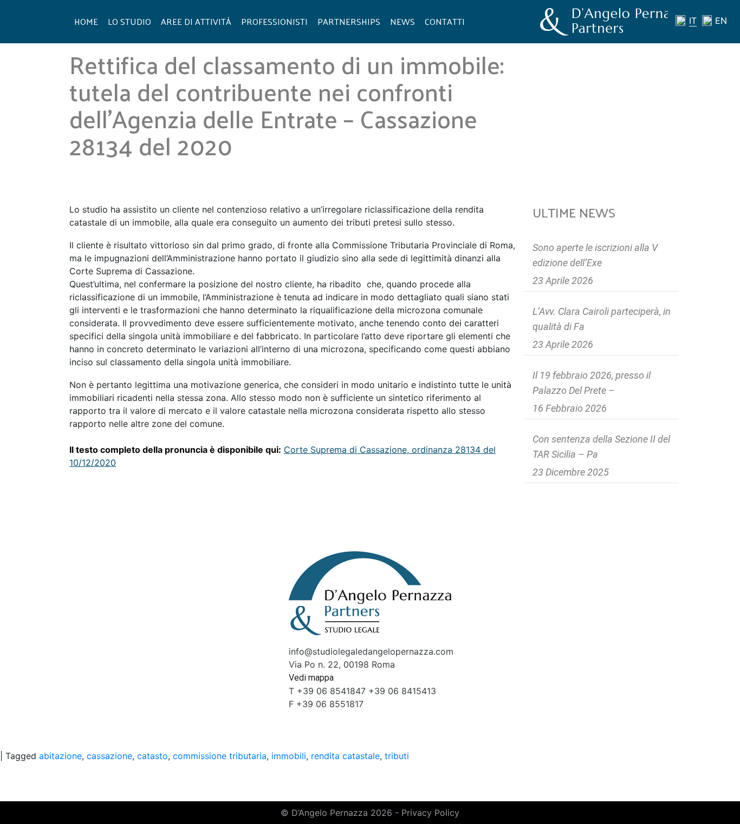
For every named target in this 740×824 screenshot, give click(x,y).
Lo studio (129, 21)
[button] (292, 449)
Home (86, 21)
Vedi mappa (311, 678)
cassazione (109, 755)
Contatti (445, 21)
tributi (397, 755)
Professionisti (274, 21)
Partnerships (348, 21)
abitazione (60, 755)
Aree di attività (196, 21)
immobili (288, 755)
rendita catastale (345, 755)
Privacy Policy (430, 812)
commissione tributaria (220, 755)
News (402, 21)
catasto (152, 755)
